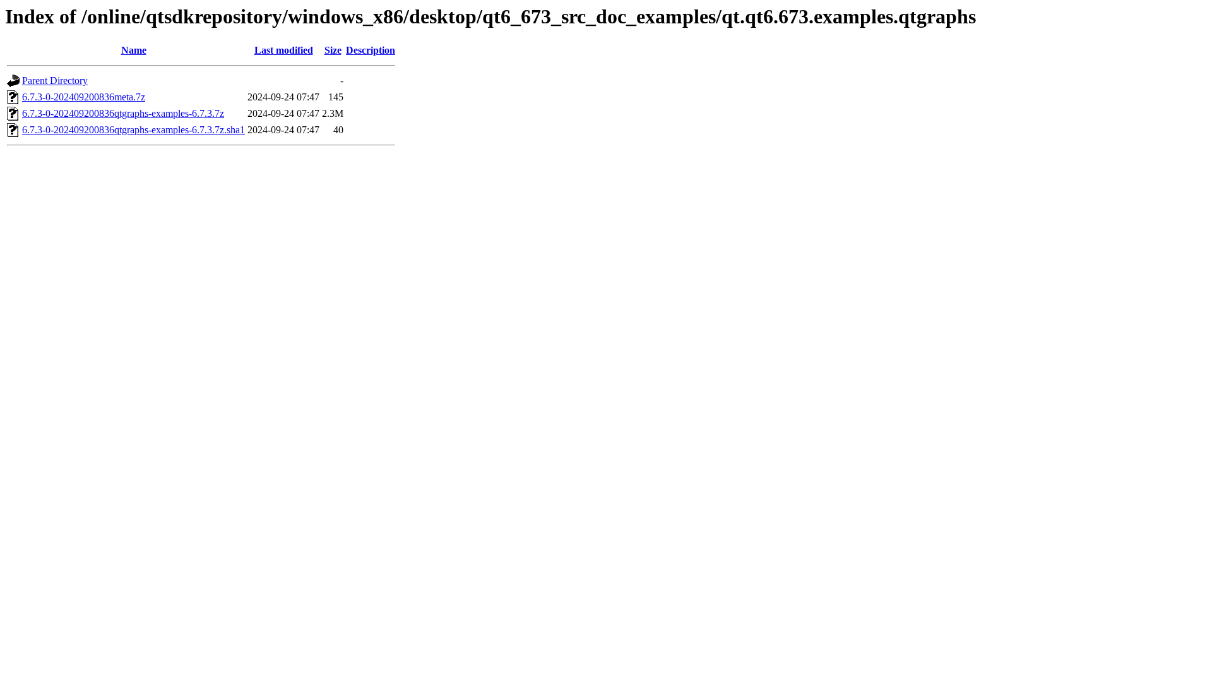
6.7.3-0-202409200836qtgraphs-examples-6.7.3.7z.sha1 (133, 129)
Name (133, 50)
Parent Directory (55, 80)
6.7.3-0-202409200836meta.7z (83, 97)
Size (333, 50)
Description (370, 50)
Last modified (283, 50)
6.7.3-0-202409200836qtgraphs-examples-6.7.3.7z (123, 113)
